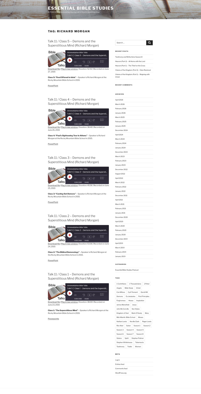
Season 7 (130, 334)
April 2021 (119, 200)
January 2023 (120, 165)
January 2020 (120, 235)
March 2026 (120, 104)
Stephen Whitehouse (124, 342)
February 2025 (120, 122)
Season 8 (139, 334)
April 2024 (119, 135)
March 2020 (120, 226)
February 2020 (120, 230)
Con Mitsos (121, 292)
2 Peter (146, 284)
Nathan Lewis (122, 321)
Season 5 (140, 330)
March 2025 (120, 117)
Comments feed (121, 368)
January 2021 (120, 213)
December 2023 (121, 152)
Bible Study (129, 288)
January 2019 (120, 256)
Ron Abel (120, 326)
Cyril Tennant (133, 292)
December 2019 (121, 239)
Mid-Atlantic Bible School (126, 317)
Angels (119, 288)
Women (138, 347)
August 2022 (120, 174)
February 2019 (120, 252)
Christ (138, 288)
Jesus (134, 305)
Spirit (127, 338)
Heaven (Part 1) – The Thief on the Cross (130, 66)
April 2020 (119, 221)
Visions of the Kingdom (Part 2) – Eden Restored (133, 70)
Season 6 (120, 334)
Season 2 (146, 326)
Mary (147, 313)
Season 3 (120, 330)
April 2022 (119, 178)
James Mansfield (123, 305)
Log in (117, 360)
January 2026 (120, 113)
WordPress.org (120, 373)
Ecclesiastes (130, 296)
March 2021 (119, 204)
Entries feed (119, 364)
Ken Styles (136, 309)
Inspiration (140, 300)
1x (89, 62)
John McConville (123, 309)
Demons (120, 296)
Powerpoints (53, 319)
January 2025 (120, 126)
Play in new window (69, 69)
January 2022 (120, 191)
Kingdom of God (123, 313)
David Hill (144, 292)
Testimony (120, 347)
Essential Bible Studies (81, 8)
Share (87, 66)
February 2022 (120, 187)
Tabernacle (139, 342)
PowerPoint (53, 86)
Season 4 (130, 330)
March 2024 (120, 139)
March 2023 (120, 156)
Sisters (119, 338)
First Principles (143, 296)
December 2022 (121, 169)
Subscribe (78, 66)
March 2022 (119, 182)
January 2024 (120, 148)
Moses (140, 317)
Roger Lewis (146, 321)
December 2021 (121, 195)
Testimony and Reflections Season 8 (128, 57)
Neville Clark (134, 321)
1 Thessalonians (135, 284)
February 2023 (120, 161)
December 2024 (121, 130)
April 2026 (119, 100)
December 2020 (121, 217)
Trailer (129, 347)
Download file (54, 69)
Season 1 (137, 326)
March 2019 (119, 248)
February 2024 (120, 143)
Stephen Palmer (138, 338)
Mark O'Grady (137, 313)
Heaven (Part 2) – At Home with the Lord (130, 61)
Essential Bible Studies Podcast (127, 270)
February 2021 (120, 208)
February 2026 (120, 108)
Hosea (131, 300)
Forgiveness (121, 300)
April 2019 (119, 243)
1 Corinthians (121, 284)
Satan (128, 326)
